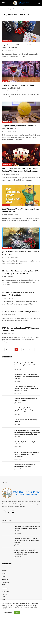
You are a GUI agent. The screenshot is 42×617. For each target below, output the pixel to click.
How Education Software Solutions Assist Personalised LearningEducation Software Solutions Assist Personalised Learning (27, 432)
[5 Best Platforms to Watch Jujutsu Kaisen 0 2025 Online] (21, 238)
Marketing (6, 205)
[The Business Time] (21, 3)
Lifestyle (4, 594)
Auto (3, 584)
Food (3, 600)
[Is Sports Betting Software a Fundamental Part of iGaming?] (21, 112)
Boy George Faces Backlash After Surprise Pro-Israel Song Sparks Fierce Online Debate (27, 365)
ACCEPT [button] (17, 612)
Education (5, 588)
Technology (5, 582)
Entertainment (7, 41)
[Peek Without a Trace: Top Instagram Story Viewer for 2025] (21, 195)
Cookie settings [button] (7, 613)
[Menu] (3, 3)
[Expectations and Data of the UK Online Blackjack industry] (21, 31)
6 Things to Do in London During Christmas (20, 311)
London (5, 81)
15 (29, 349)
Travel (3, 596)
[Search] (39, 3)
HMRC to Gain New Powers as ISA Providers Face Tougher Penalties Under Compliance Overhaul (26, 388)
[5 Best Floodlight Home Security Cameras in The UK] (7, 444)
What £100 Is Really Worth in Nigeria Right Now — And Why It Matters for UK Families (26, 376)
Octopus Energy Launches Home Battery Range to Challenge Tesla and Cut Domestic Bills (26, 454)
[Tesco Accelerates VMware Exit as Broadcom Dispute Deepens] (7, 466)
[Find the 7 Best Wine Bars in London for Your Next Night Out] (21, 71)
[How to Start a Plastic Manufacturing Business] (7, 422)
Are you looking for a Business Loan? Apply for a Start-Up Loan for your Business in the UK (25, 410)
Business (4, 573)
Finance (4, 576)
